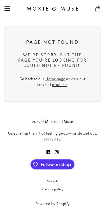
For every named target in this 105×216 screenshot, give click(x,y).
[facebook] (48, 152)
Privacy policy (53, 189)
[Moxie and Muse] (52, 8)
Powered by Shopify (53, 204)
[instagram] (57, 152)
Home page (55, 79)
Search (52, 181)
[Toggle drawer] (7, 8)
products (59, 85)
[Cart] (98, 8)
